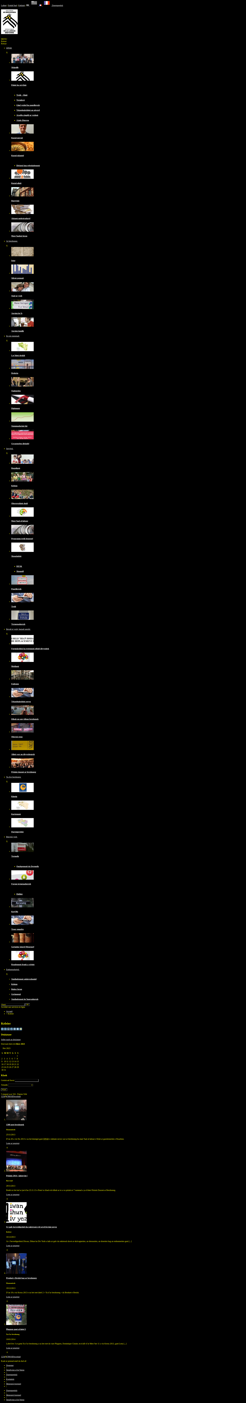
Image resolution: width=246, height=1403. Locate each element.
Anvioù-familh (17, 331)
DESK (19, 566)
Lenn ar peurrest (12, 1143)
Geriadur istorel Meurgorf (22, 947)
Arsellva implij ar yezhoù (27, 115)
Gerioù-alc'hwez (7, 1080)
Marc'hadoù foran (19, 236)
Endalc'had (12, 5)
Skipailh (14, 67)
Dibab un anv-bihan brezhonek (25, 719)
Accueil (9, 1011)
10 (11, 1096)
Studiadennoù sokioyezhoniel (24, 979)
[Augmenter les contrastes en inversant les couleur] (8, 1029)
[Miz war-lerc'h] (11, 1048)
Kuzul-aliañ (16, 183)
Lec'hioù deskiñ (18, 355)
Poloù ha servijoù (18, 85)
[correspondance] (32, 5)
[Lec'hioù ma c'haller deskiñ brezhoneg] (22, 350)
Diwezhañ (16, 1096)
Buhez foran (16, 989)
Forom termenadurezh (21, 884)
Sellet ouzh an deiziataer (11, 1039)
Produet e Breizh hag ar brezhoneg (21, 1278)
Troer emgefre (17, 929)
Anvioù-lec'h (16, 313)
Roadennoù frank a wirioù (22, 964)
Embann (15, 684)
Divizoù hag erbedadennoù (28, 165)
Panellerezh (16, 589)
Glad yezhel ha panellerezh (28, 105)
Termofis (15, 856)
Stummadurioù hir (19, 426)
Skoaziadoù (16, 556)
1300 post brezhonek (15, 1125)
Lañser (4, 5)
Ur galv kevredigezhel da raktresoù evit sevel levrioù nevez (31, 1227)
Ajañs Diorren (22, 120)
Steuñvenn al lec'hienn (15, 1370)
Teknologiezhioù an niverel (28, 110)
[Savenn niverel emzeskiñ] (22, 368)
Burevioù (15, 201)
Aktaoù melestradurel (20, 218)
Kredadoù (10, 1379)
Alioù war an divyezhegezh (23, 754)
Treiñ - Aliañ (21, 95)
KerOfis (14, 912)
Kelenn (14, 486)
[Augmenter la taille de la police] (5, 1029)
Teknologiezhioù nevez (21, 701)
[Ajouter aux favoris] (20, 1029)
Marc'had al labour (19, 521)
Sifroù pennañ (17, 278)
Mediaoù (15, 666)
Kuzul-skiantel (17, 155)
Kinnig (14, 796)
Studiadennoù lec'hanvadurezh (24, 999)
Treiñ (13, 606)
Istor (13, 260)
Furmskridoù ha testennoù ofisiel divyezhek (30, 649)
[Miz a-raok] (1, 1048)
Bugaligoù (15, 468)
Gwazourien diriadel (20, 444)
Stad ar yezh (16, 296)
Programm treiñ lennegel (22, 539)
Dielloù (19, 894)
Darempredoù (57, 5)
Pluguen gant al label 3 (16, 1329)
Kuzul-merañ (17, 138)
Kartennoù (16, 814)
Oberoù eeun (17, 737)
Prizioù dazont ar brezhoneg (23, 772)
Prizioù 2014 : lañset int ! (17, 1176)
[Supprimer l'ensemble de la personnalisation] (11, 1029)
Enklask (21, 5)
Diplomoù (15, 408)
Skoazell (20, 571)
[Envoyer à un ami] (17, 1029)
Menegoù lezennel (13, 1384)
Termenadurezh (18, 624)
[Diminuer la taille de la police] (2, 1029)
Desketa (14, 373)
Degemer (10, 1365)
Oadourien (16, 391)
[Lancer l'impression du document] (14, 1029)
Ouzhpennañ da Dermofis (27, 866)
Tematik (4, 1085)
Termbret (20, 100)
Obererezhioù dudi (19, 503)
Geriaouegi (16, 994)
